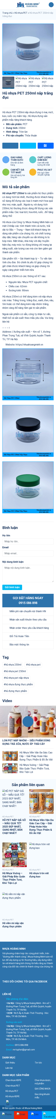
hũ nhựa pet (34, 664)
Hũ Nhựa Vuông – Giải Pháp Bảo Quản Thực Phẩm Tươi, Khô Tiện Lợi (34, 768)
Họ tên (6, 535)
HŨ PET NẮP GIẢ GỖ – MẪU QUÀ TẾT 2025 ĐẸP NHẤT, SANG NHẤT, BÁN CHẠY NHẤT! (14, 827)
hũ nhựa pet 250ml (15, 671)
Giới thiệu (10, 1062)
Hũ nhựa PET (20, 13)
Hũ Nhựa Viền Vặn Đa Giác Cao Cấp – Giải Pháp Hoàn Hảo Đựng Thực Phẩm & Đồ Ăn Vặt (36, 756)
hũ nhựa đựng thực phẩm (19, 684)
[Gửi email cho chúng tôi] (21, 1115)
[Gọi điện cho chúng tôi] (7, 1115)
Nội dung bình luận (12, 561)
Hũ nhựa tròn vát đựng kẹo (39, 875)
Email (5, 547)
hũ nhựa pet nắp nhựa (17, 677)
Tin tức (38, 1062)
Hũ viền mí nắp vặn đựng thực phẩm (13, 925)
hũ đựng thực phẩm (16, 691)
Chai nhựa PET (12, 1085)
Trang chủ (7, 13)
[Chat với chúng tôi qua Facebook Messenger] (49, 1115)
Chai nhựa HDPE (13, 1080)
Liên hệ (9, 1068)
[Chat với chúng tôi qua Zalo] (35, 1115)
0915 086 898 (28, 603)
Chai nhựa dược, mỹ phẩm (43, 1082)
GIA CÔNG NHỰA (42, 1088)
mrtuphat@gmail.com (24, 1049)
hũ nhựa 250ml (13, 664)
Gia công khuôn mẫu (42, 1096)
